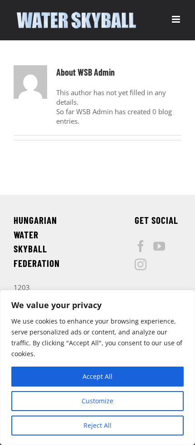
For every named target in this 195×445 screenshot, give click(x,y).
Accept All (97, 376)
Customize (97, 401)
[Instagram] (140, 264)
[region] (97, 367)
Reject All (97, 425)
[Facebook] (140, 246)
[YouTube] (159, 246)
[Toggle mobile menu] (176, 19)
